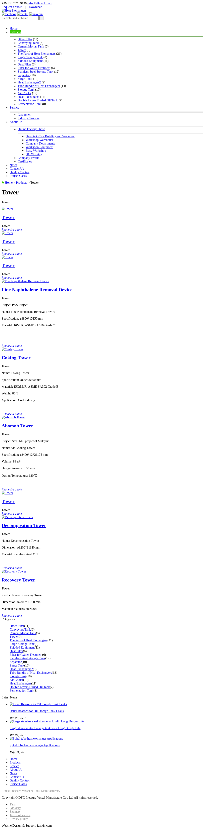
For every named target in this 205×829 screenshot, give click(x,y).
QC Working (34, 154)
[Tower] (7, 209)
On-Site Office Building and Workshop (50, 136)
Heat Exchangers (28, 96)
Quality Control (19, 172)
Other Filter (25, 39)
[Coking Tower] (12, 349)
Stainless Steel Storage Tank (35, 71)
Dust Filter (24, 64)
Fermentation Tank (29, 104)
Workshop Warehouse (39, 140)
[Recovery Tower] (14, 571)
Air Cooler (24, 93)
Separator (24, 75)
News (13, 165)
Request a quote (12, 7)
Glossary (15, 808)
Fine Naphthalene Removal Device (37, 289)
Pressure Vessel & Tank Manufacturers (34, 790)
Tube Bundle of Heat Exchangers (39, 86)
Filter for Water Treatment (34, 68)
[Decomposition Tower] (17, 517)
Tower (22, 50)
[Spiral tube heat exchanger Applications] (36, 738)
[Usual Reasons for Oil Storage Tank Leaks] (38, 704)
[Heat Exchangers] (14, 10)
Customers (24, 114)
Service (14, 107)
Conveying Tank (28, 43)
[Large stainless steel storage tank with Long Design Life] (47, 721)
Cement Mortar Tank (31, 46)
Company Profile (28, 157)
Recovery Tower (18, 579)
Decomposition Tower (24, 525)
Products (15, 32)
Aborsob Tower (17, 425)
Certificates (25, 161)
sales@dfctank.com (39, 3)
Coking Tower (16, 357)
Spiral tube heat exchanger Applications (35, 745)
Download (35, 7)
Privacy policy (19, 818)
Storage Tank (26, 89)
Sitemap (15, 811)
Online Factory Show (31, 129)
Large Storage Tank (30, 57)
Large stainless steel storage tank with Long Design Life (45, 728)
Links (5, 790)
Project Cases (18, 175)
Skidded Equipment (30, 60)
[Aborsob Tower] (13, 417)
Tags (13, 804)
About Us (16, 122)
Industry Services (28, 118)
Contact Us (17, 168)
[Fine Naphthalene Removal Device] (25, 281)
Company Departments (40, 143)
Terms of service (20, 815)
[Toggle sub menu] (106, 36)
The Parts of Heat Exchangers (36, 53)
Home (13, 28)
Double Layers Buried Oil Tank (38, 100)
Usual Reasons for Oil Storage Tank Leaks (37, 711)
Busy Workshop (36, 150)
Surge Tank (25, 78)
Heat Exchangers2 (29, 82)
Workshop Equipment (39, 147)
